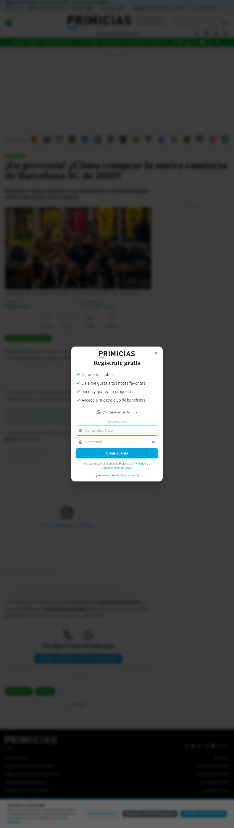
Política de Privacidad (132, 463)
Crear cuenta (117, 453)
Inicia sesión (130, 475)
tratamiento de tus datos (117, 467)
